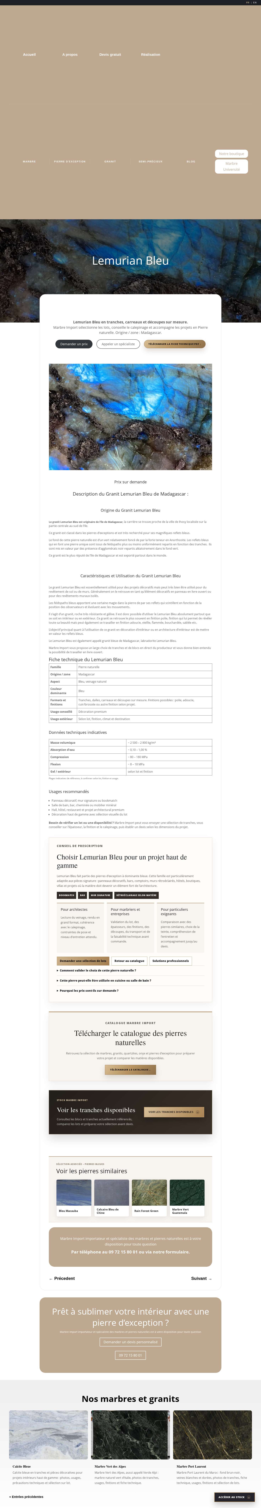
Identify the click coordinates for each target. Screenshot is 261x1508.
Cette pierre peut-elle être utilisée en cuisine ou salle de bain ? (105, 980)
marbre (29, 161)
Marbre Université (231, 166)
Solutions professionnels (171, 961)
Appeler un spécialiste (118, 344)
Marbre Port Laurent (191, 1466)
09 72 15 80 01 (130, 1355)
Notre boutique (231, 153)
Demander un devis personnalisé (131, 1342)
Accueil (29, 54)
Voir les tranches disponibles (171, 1112)
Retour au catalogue (129, 961)
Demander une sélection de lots (83, 961)
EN (255, 2)
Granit (110, 161)
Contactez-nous (130, 309)
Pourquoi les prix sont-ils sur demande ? (89, 991)
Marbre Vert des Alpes (110, 1466)
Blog (191, 161)
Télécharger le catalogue (129, 1069)
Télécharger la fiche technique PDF (173, 344)
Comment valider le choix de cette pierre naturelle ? (98, 970)
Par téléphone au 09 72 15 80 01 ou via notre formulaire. (130, 1252)
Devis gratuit (110, 55)
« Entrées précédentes (26, 1497)
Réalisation (150, 55)
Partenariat (231, 55)
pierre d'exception (70, 161)
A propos (70, 55)
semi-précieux (151, 161)
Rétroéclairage (191, 55)
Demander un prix (74, 344)
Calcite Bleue (22, 1466)
